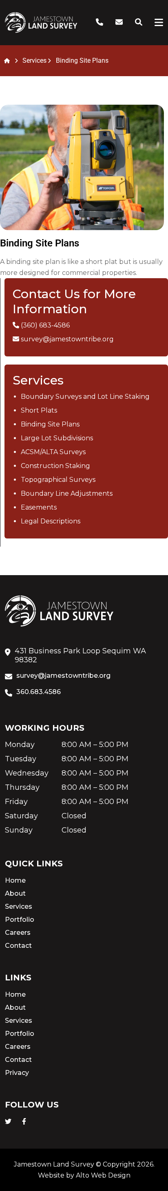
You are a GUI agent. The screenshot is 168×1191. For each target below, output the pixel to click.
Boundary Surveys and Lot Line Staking (85, 396)
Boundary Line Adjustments (67, 493)
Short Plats (39, 410)
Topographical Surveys (58, 479)
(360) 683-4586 (45, 325)
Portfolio (19, 919)
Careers (18, 932)
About (15, 893)
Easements (39, 507)
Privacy (17, 1073)
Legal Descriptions (50, 521)
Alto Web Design (103, 1175)
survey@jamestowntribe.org (67, 339)
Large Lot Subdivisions (57, 438)
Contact (18, 945)
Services (18, 906)
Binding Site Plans (50, 424)
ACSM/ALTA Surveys (53, 452)
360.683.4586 (38, 692)
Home (15, 880)
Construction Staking (55, 466)
